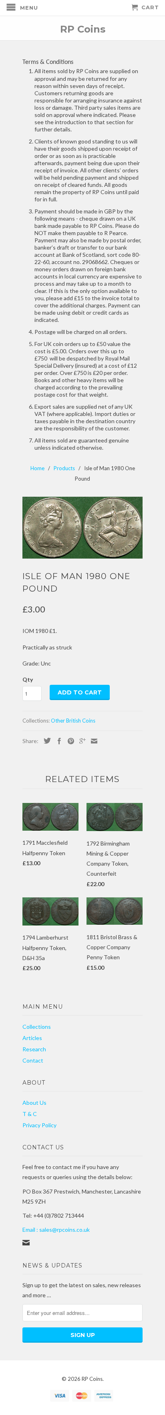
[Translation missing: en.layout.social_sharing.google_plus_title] (80, 741)
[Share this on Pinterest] (69, 741)
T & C (29, 1113)
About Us (34, 1102)
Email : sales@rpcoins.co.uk (56, 1229)
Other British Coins (73, 720)
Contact (32, 1060)
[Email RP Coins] (26, 1242)
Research (34, 1049)
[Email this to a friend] (92, 741)
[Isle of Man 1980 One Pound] (82, 528)
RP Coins (82, 28)
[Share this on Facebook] (57, 741)
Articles (32, 1037)
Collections (36, 1026)
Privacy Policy (39, 1125)
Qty (27, 679)
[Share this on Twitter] (45, 740)
